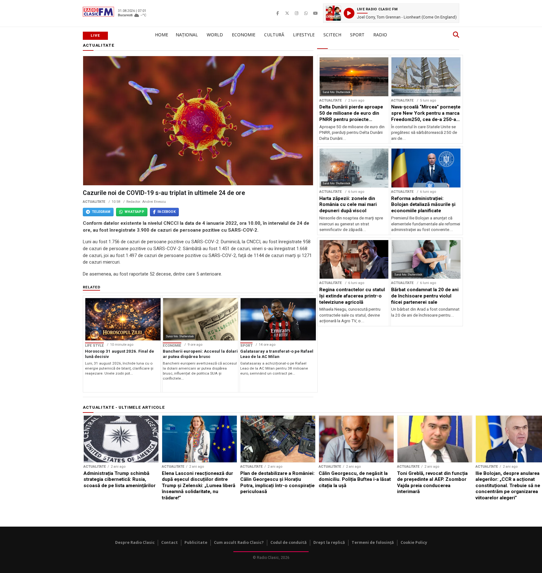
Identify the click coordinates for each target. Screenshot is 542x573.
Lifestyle (304, 35)
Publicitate (195, 542)
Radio (380, 35)
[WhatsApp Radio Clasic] (305, 13)
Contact (169, 542)
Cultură (274, 35)
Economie (243, 35)
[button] (391, 13)
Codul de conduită (288, 542)
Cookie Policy (414, 542)
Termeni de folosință (373, 542)
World (215, 35)
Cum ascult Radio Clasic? (239, 542)
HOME (161, 35)
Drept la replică (329, 542)
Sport (357, 35)
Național (187, 35)
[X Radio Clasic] (287, 13)
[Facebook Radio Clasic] (277, 13)
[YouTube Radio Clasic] (315, 13)
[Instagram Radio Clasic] (296, 13)
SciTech (332, 35)
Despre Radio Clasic (135, 542)
